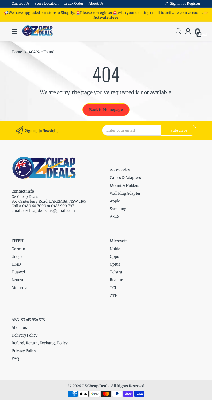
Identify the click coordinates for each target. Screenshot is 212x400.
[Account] (188, 31)
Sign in (176, 3)
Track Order (74, 3)
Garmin (18, 248)
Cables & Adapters (125, 177)
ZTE (113, 295)
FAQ (15, 358)
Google (17, 256)
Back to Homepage (106, 109)
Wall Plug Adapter (125, 193)
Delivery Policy (24, 335)
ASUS (114, 216)
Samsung (118, 208)
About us (19, 327)
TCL (113, 287)
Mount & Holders (124, 185)
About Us (96, 3)
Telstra (116, 272)
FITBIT (18, 240)
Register (193, 3)
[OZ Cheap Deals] (37, 35)
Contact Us (20, 3)
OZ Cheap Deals (95, 385)
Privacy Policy (24, 350)
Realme (116, 279)
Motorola (19, 287)
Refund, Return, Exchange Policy (40, 343)
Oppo (114, 256)
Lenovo (18, 279)
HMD (16, 264)
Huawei (18, 272)
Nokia (115, 248)
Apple (115, 201)
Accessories (120, 169)
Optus (115, 264)
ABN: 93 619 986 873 (28, 319)
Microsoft (118, 240)
